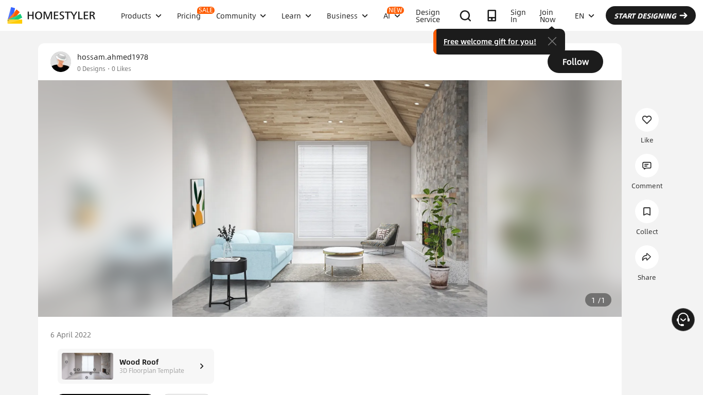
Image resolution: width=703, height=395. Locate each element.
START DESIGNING (645, 15)
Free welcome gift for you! (490, 41)
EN (579, 15)
